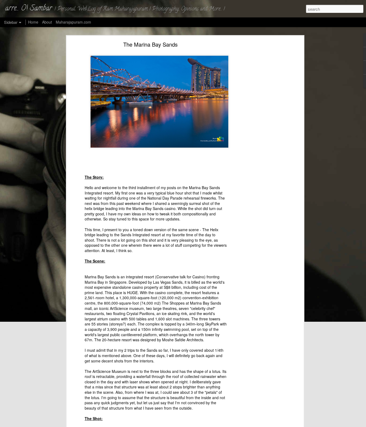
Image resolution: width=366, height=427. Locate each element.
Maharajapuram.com (73, 22)
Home (33, 22)
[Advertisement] (256, 127)
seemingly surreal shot (190, 203)
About (47, 22)
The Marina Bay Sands (150, 44)
